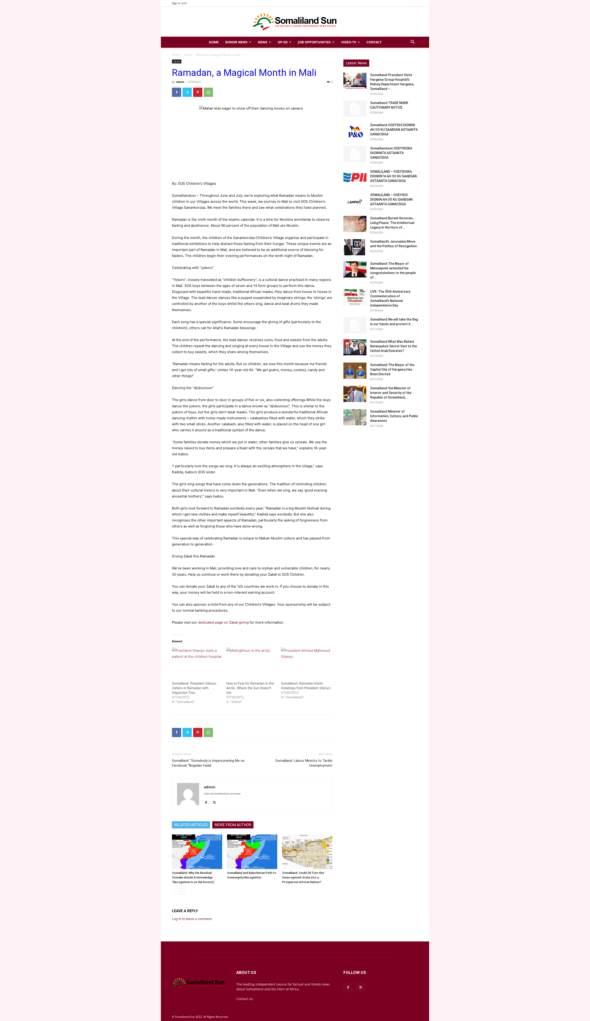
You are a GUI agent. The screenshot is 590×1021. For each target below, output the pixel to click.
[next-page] (182, 891)
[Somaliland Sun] (295, 22)
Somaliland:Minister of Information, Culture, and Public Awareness (394, 416)
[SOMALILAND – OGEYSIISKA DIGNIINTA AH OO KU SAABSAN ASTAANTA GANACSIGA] (354, 177)
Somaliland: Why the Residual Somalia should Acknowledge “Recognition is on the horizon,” (193, 877)
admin (180, 81)
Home (214, 42)
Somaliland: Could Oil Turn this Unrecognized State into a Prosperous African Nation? (303, 877)
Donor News (236, 42)
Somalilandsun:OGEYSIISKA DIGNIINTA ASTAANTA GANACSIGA (391, 152)
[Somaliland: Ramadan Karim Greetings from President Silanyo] (306, 662)
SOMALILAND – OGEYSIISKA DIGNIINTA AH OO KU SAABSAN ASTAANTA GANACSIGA (393, 176)
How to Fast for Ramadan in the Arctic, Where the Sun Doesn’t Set (250, 687)
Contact (373, 42)
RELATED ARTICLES (191, 825)
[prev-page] (175, 891)
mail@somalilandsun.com (274, 999)
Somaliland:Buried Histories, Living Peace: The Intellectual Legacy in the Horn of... (392, 222)
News (262, 42)
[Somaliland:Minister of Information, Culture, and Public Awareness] (354, 417)
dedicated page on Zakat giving (223, 622)
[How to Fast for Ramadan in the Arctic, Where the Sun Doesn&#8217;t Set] (251, 662)
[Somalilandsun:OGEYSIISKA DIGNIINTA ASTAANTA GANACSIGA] (354, 154)
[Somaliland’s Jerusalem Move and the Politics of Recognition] (354, 247)
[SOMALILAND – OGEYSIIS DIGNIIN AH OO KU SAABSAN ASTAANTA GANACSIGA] (354, 201)
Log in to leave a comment (192, 919)
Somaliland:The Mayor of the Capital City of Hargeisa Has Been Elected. (392, 369)
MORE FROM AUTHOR (233, 825)
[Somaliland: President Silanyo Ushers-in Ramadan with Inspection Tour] (197, 662)
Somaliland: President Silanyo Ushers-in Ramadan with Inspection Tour (194, 687)
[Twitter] (187, 92)
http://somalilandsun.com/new (222, 793)
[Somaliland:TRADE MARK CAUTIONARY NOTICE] (354, 109)
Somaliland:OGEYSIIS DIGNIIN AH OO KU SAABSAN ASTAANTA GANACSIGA (394, 129)
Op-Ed (283, 42)
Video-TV (348, 42)
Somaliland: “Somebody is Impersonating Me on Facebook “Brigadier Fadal (208, 763)
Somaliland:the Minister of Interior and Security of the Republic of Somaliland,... (390, 392)
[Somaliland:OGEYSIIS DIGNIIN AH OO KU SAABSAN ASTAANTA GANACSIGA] (354, 131)
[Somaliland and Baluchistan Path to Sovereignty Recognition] (252, 851)
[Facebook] (176, 92)
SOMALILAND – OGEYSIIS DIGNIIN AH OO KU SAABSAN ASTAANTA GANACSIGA (391, 199)
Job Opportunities (314, 42)
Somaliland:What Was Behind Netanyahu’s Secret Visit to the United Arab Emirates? (393, 346)
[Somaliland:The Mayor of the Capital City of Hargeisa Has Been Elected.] (354, 371)
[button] (412, 42)
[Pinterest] (197, 92)
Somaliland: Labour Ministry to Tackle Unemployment (303, 763)
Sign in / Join (179, 3)
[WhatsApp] (208, 92)
